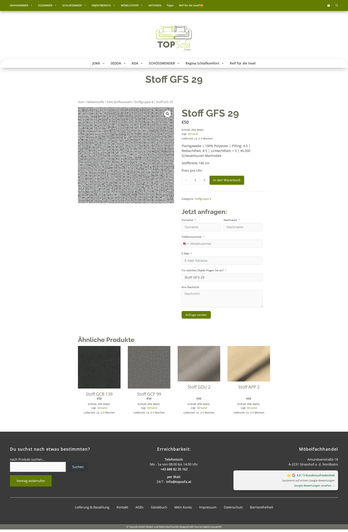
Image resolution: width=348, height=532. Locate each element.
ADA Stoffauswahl (119, 102)
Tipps (170, 5)
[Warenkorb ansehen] (329, 5)
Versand (193, 133)
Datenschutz (233, 507)
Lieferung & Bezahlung (92, 507)
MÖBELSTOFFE (130, 5)
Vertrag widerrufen (30, 481)
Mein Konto (183, 507)
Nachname (230, 220)
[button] (31, 5)
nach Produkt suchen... (27, 459)
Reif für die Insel (243, 63)
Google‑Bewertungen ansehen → (314, 485)
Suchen (78, 467)
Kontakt (122, 507)
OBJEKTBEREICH (101, 5)
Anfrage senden (196, 315)
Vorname (187, 220)
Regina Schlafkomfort (202, 63)
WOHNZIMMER (19, 5)
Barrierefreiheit (261, 507)
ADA (135, 63)
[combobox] (185, 244)
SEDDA (116, 63)
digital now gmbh (212, 526)
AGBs (139, 507)
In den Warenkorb (227, 180)
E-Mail (185, 253)
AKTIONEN (154, 5)
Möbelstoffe (95, 102)
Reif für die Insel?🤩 (191, 5)
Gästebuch (159, 507)
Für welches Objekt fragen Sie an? (202, 270)
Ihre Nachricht (190, 287)
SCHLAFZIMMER (72, 5)
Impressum (208, 507)
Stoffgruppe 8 (143, 102)
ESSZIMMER (45, 5)
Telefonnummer (192, 237)
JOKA (96, 63)
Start (81, 102)
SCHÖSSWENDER (162, 63)
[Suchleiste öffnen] (337, 5)
